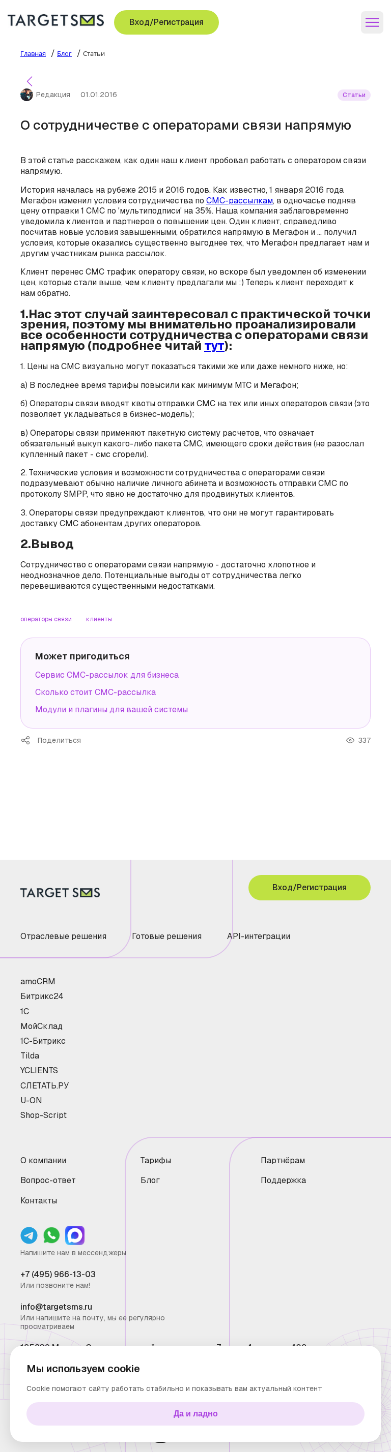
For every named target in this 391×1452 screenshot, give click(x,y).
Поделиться (29, 740)
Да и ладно (196, 1413)
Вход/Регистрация (166, 22)
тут (214, 345)
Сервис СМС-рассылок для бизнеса (107, 675)
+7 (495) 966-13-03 (58, 1274)
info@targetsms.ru (56, 1307)
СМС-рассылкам (239, 200)
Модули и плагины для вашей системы (111, 709)
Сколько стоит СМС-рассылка (95, 692)
